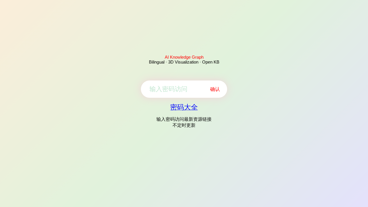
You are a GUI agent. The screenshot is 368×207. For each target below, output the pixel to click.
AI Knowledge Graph (184, 57)
